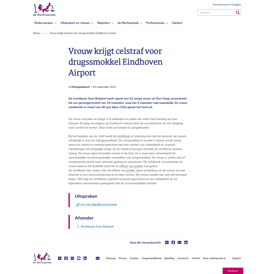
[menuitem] (45, 23)
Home (36, 33)
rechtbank (123, 136)
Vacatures (183, 258)
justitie (131, 170)
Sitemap (111, 258)
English (236, 258)
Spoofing (169, 258)
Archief (196, 258)
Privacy (123, 258)
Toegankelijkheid (151, 258)
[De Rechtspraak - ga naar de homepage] (44, 9)
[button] (233, 271)
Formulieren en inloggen (227, 4)
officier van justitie (131, 166)
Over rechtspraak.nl (214, 258)
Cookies (134, 258)
